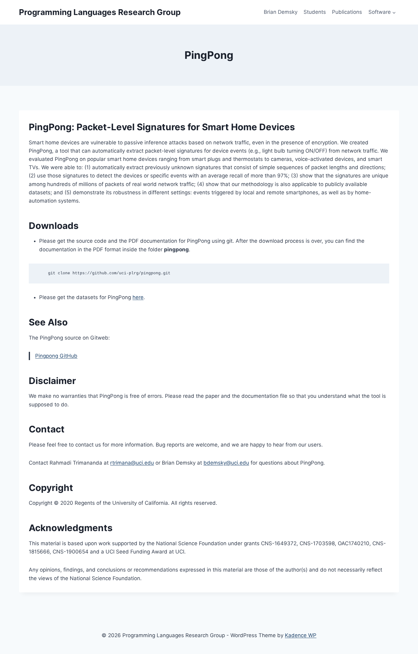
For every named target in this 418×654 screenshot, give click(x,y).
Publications (347, 12)
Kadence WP (300, 635)
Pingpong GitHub (56, 356)
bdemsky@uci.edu (226, 463)
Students (315, 12)
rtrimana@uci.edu (132, 463)
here (138, 297)
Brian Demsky (280, 12)
